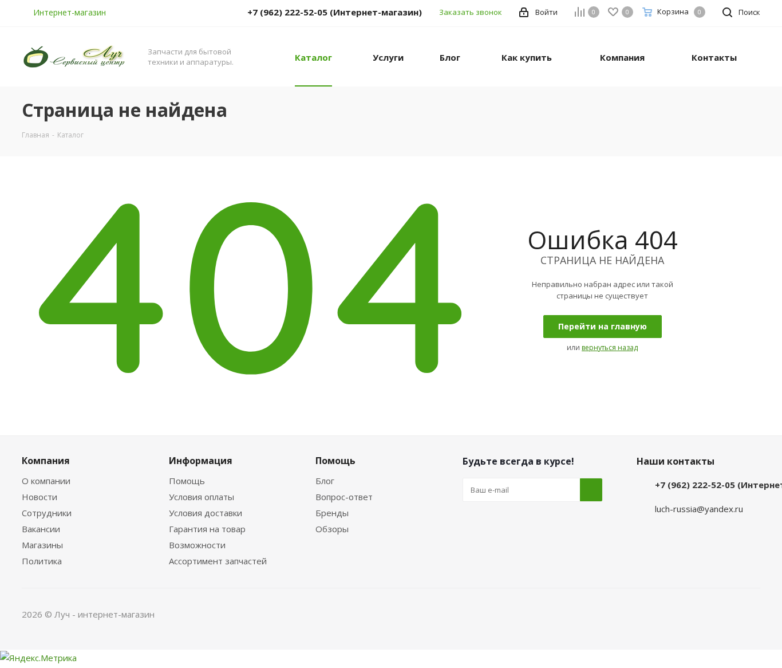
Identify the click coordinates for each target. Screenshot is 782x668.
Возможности (197, 545)
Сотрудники (47, 512)
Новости (39, 496)
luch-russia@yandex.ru (699, 508)
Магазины (42, 545)
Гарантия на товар (207, 529)
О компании (46, 480)
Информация (200, 460)
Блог (324, 480)
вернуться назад (610, 347)
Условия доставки (205, 512)
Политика (42, 561)
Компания (46, 460)
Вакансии (41, 529)
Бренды (332, 512)
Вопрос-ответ (344, 496)
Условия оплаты (201, 496)
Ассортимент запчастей (218, 561)
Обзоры (332, 529)
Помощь (187, 480)
